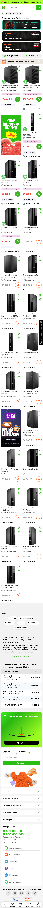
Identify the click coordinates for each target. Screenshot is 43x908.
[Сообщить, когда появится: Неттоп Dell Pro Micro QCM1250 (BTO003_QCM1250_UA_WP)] (17, 479)
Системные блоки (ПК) (15, 14)
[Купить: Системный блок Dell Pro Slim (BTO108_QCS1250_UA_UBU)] (39, 194)
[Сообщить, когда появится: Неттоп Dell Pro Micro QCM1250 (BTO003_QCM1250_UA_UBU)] (17, 517)
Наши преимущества (12, 812)
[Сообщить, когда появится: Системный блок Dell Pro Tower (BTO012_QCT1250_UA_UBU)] (39, 479)
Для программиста (26, 618)
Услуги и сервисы (10, 798)
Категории (7, 819)
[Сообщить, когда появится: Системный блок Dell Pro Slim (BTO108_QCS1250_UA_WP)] (17, 401)
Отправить (21, 763)
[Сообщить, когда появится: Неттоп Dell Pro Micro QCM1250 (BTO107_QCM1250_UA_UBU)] (17, 362)
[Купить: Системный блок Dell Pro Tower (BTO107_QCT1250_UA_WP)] (17, 194)
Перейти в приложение (41, 334)
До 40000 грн (9, 623)
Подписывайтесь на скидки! (15, 751)
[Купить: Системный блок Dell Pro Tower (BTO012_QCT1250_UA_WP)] (17, 241)
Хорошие (21, 623)
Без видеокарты (21, 628)
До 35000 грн (32, 623)
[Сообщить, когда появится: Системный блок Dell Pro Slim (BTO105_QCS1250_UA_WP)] (17, 556)
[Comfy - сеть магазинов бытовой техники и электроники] (4, 7)
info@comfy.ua (11, 842)
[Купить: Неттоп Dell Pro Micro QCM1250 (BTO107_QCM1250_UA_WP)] (39, 146)
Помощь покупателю (12, 805)
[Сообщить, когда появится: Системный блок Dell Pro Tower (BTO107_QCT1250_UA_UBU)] (39, 517)
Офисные (13, 618)
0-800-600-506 (13, 834)
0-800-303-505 (13, 831)
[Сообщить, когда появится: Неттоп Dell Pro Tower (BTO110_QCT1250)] (17, 595)
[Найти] (38, 7)
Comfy (6, 791)
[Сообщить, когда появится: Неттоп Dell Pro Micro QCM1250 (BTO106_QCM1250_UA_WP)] (39, 556)
